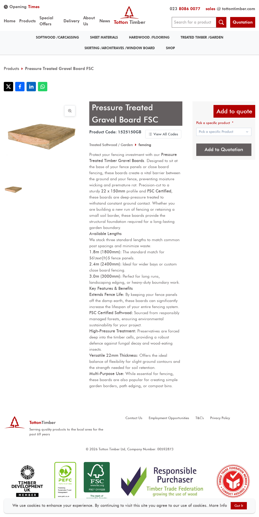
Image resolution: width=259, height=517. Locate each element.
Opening (24, 6)
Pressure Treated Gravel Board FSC (59, 68)
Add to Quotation (224, 149)
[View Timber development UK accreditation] (27, 481)
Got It (238, 506)
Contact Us (133, 418)
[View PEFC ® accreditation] (65, 481)
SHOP (170, 48)
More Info (218, 505)
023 (185, 8)
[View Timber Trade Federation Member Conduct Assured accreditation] (233, 481)
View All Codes (166, 134)
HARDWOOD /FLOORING (149, 37)
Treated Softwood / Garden (111, 144)
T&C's (200, 418)
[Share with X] (8, 86)
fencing (145, 144)
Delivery (71, 21)
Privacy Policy (220, 418)
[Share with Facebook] (20, 86)
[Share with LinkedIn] (31, 86)
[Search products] (221, 22)
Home (9, 21)
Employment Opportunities (169, 418)
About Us (89, 20)
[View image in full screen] (69, 110)
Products (27, 21)
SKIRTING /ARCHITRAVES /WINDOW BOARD (119, 48)
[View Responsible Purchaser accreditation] (162, 481)
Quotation (243, 22)
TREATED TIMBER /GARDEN (202, 37)
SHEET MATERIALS (104, 37)
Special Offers (46, 20)
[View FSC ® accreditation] (97, 481)
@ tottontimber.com (230, 8)
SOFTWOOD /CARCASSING (57, 37)
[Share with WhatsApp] (42, 86)
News (104, 21)
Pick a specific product (214, 123)
